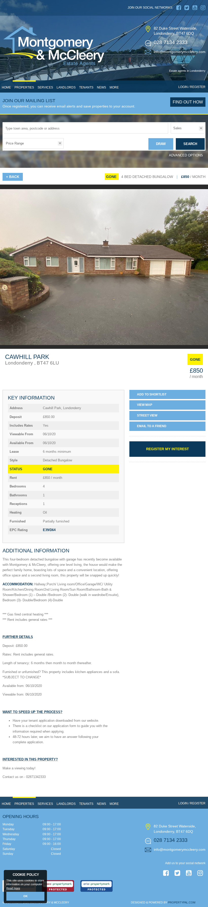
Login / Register (191, 87)
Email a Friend (151, 426)
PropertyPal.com (181, 902)
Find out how (188, 102)
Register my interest (167, 449)
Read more (13, 888)
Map (144, 405)
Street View (147, 415)
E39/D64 (49, 530)
